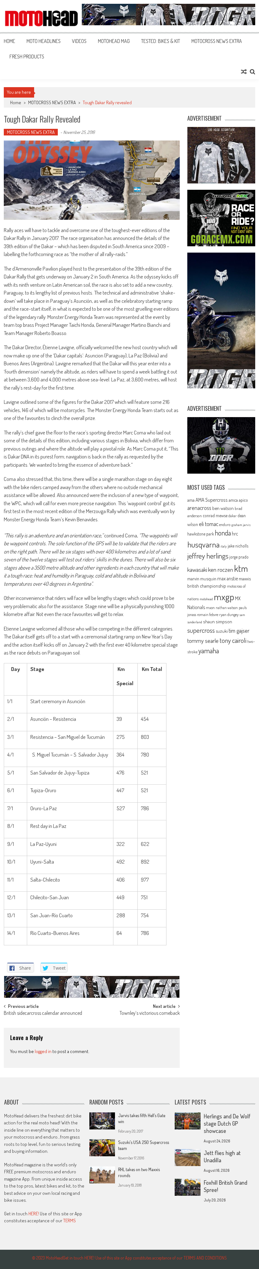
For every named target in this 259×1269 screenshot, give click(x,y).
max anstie (227, 578)
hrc (235, 533)
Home (9, 41)
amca (233, 500)
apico (243, 500)
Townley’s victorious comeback (150, 1013)
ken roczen (220, 569)
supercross (201, 630)
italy (223, 546)
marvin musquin (201, 578)
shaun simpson (217, 622)
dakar (232, 515)
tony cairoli (233, 640)
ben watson (223, 508)
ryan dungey (228, 614)
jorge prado (239, 557)
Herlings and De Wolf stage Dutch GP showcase (227, 1123)
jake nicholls (238, 545)
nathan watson (227, 607)
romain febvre (207, 614)
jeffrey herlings (207, 555)
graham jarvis (241, 525)
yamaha (208, 650)
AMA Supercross (212, 499)
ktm (241, 568)
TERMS (69, 1221)
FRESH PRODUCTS (26, 56)
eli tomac (208, 523)
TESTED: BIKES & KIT (160, 41)
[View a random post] (244, 71)
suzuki (222, 631)
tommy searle (203, 640)
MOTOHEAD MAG (114, 41)
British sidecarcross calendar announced (43, 1013)
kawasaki (197, 569)
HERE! (33, 1214)
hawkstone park (200, 533)
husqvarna (203, 544)
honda (223, 533)
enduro (225, 524)
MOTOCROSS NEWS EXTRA (216, 41)
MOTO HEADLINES (44, 41)
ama (191, 500)
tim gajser (239, 630)
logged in (43, 1051)
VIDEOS (79, 41)
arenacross (199, 507)
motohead (206, 599)
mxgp (224, 596)
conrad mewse (215, 515)
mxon (210, 607)
